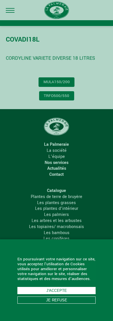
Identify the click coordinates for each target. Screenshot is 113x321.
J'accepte (56, 290)
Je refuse (56, 300)
